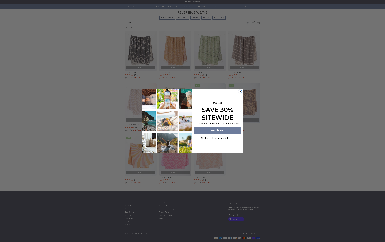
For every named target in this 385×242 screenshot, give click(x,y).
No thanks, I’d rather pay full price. (217, 138)
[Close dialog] (240, 91)
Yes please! (217, 130)
